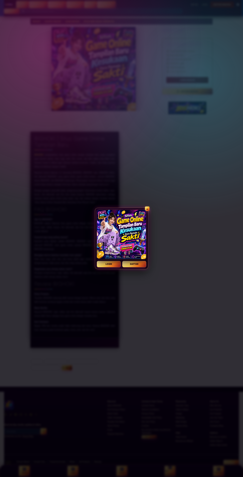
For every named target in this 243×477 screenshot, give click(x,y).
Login (109, 264)
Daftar (134, 264)
